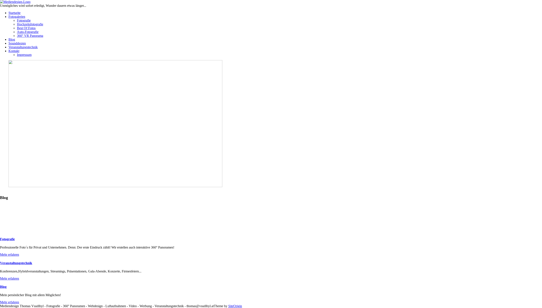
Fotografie (24, 20)
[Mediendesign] (15, 2)
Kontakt (13, 51)
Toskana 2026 (10, 210)
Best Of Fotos (26, 28)
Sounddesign (17, 43)
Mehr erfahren (9, 254)
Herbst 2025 (208, 210)
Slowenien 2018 (278, 210)
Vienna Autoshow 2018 (356, 210)
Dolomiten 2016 (300, 210)
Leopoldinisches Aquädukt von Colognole (50, 210)
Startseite (14, 13)
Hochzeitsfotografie (30, 24)
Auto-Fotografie (28, 32)
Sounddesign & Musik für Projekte (242, 210)
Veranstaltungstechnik (23, 47)
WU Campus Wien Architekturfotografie (109, 210)
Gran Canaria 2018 (326, 210)
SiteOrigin (235, 306)
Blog (11, 39)
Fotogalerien (16, 16)
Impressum (24, 55)
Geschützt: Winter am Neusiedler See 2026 (168, 210)
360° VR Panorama (30, 35)
